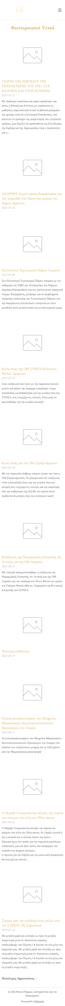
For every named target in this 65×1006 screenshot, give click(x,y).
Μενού (59, 9)
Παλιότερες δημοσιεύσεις (18, 978)
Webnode (39, 1001)
